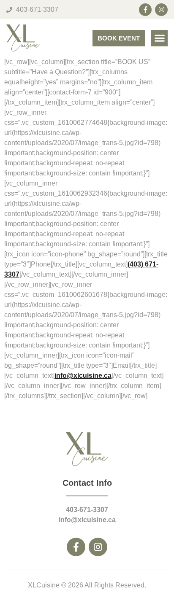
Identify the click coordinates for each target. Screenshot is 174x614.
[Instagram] (161, 9)
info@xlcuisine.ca (82, 375)
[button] (159, 38)
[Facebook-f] (145, 9)
